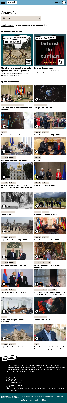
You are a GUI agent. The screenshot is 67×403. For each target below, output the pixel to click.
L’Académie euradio (17, 381)
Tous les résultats (7, 25)
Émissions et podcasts (24, 25)
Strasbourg (19, 105)
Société (4, 132)
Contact (13, 377)
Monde (37, 344)
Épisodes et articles (40, 25)
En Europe (38, 132)
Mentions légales (16, 382)
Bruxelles (45, 132)
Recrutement (14, 379)
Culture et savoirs (8, 105)
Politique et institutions (42, 262)
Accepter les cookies (38, 400)
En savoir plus (14, 397)
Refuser (24, 400)
